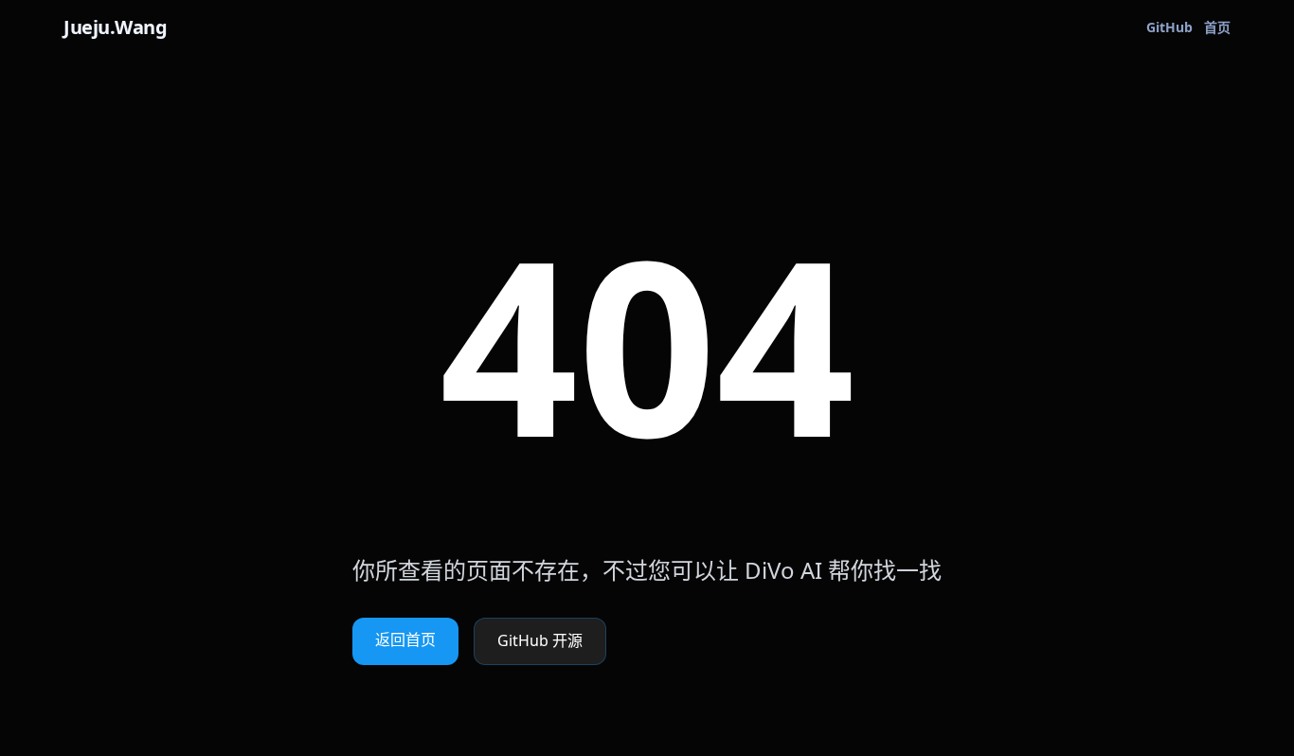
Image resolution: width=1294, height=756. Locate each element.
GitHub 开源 (540, 641)
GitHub (1169, 28)
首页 (1217, 28)
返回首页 (405, 640)
